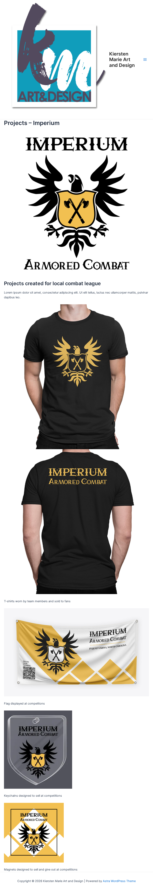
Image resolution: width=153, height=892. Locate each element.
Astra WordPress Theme (119, 881)
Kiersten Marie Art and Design (122, 59)
